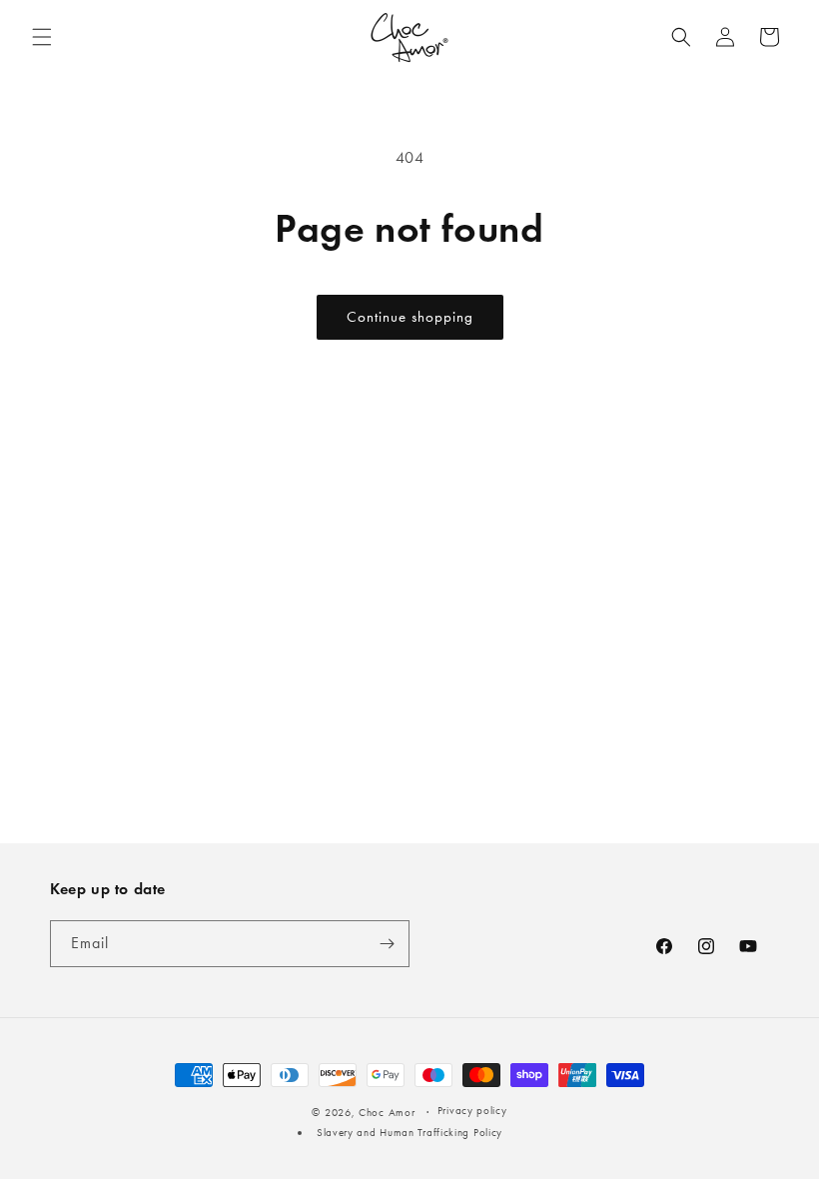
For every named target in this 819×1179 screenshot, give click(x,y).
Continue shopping (410, 317)
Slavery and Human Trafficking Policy (409, 1132)
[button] (42, 37)
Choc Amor (386, 1112)
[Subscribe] (387, 943)
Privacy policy (472, 1110)
